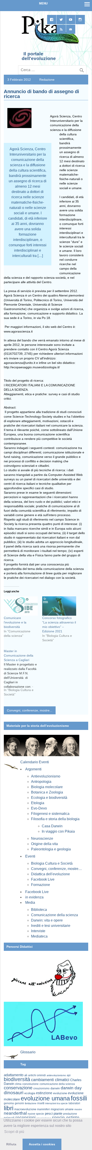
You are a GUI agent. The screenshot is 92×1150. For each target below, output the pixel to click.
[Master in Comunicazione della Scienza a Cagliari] (23, 674)
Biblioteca (39, 910)
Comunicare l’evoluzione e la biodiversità (15, 622)
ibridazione (30, 1103)
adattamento (13, 1075)
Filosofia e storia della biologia (55, 819)
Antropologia (41, 781)
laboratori (74, 1103)
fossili (79, 1098)
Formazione (40, 885)
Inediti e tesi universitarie (50, 926)
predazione (70, 1113)
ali (25, 1075)
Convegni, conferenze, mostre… (56, 869)
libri (8, 1108)
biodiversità (17, 1079)
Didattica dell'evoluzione (50, 874)
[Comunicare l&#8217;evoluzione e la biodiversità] (21, 606)
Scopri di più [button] (14, 1132)
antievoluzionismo (56, 1075)
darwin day (71, 1088)
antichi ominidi (37, 1075)
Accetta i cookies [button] (42, 1144)
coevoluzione (30, 1084)
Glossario (28, 1052)
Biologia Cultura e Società (52, 863)
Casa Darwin (52, 826)
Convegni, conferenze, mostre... (29, 710)
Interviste (38, 931)
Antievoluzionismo (45, 776)
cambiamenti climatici (50, 1079)
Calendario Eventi (34, 762)
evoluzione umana (45, 1098)
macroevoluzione (25, 1109)
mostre (78, 1109)
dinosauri (13, 1092)
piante (58, 1113)
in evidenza (34, 897)
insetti (40, 1103)
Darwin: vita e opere (47, 920)
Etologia (37, 803)
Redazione (46, 79)
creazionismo (41, 1088)
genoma (9, 1103)
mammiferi (43, 1109)
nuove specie (36, 1113)
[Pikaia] (49, 43)
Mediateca (39, 936)
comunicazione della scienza (57, 1084)
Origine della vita (44, 844)
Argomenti (33, 769)
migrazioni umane (62, 1109)
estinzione (44, 1093)
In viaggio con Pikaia (58, 831)
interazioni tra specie (56, 1103)
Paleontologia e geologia (51, 849)
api (69, 1075)
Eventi (30, 856)
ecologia (29, 1093)
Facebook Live (42, 879)
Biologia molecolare (47, 787)
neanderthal (15, 1113)
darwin (55, 1088)
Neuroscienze (42, 838)
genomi (19, 1103)
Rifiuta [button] (11, 1144)
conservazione (18, 1087)
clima (18, 1084)
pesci (49, 1113)
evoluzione (60, 1093)
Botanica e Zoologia (47, 792)
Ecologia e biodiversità (49, 797)
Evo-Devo (39, 808)
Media (30, 902)
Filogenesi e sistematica (50, 813)
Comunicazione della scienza (54, 915)
